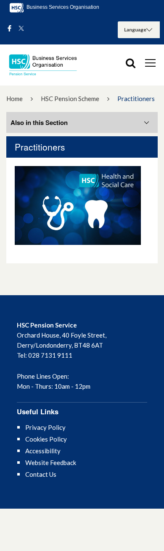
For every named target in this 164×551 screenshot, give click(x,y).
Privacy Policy (45, 427)
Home (14, 98)
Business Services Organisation (62, 7)
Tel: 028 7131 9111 (44, 355)
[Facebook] (9, 29)
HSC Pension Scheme (70, 98)
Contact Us (40, 474)
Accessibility (43, 451)
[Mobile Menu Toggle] (150, 62)
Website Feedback (50, 462)
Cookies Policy (46, 439)
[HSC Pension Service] (46, 65)
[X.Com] (21, 29)
